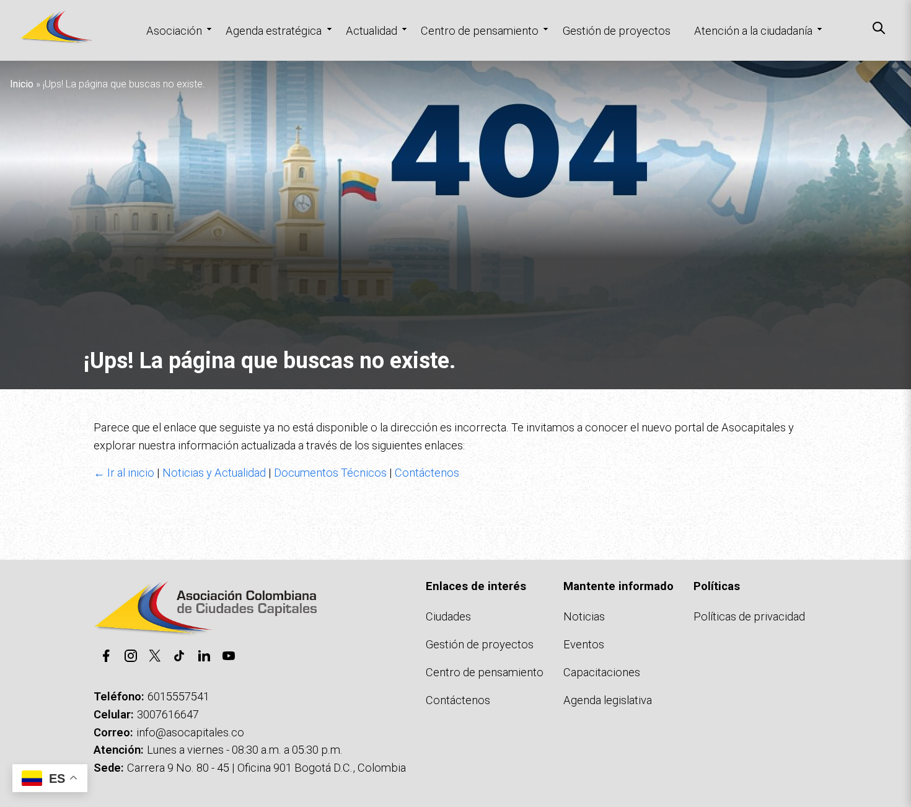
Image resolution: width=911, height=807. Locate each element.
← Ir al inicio (124, 472)
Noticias (584, 616)
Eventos (583, 644)
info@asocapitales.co (190, 732)
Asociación (174, 30)
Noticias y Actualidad (214, 472)
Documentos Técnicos (330, 472)
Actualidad (371, 30)
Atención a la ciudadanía (753, 30)
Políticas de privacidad (749, 616)
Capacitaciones (601, 672)
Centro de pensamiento (480, 30)
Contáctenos (427, 472)
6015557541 (178, 696)
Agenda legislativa (607, 700)
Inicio (21, 84)
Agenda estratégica (274, 30)
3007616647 (168, 714)
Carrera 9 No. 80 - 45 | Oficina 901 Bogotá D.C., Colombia (266, 767)
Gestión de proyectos (617, 30)
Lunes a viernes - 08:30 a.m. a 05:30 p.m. (245, 749)
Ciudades (448, 616)
